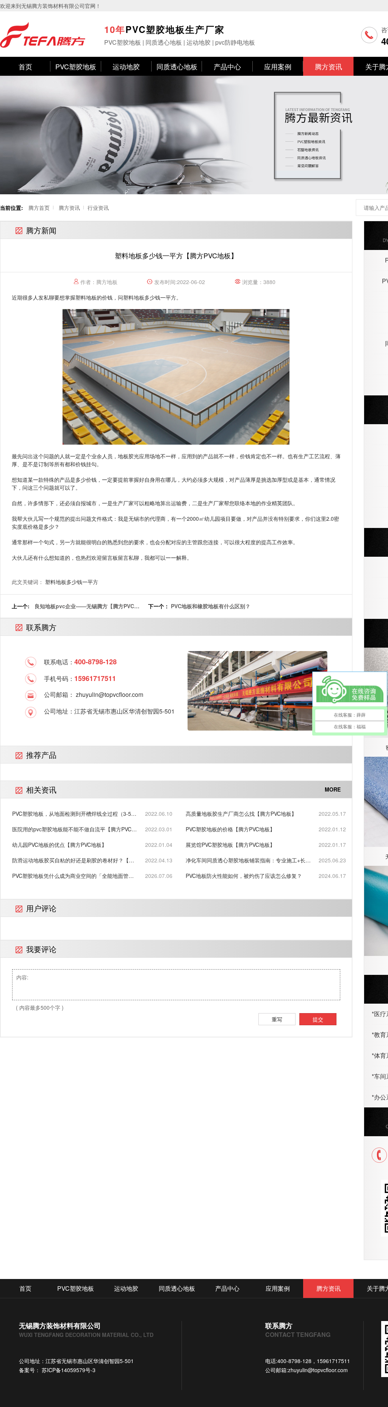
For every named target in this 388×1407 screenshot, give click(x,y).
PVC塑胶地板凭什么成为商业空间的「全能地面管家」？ (70, 876)
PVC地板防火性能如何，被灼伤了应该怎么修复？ (244, 875)
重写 (277, 1019)
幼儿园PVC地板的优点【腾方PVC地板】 (59, 844)
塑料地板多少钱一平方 (149, 297)
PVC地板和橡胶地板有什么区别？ (210, 606)
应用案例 (277, 66)
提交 (318, 1019)
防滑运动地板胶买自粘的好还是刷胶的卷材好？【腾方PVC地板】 (73, 860)
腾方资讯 (328, 66)
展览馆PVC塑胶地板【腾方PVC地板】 (230, 844)
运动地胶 (126, 66)
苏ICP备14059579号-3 (67, 1370)
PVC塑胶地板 (75, 66)
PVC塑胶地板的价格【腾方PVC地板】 (230, 829)
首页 (25, 66)
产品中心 (227, 66)
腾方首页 (39, 207)
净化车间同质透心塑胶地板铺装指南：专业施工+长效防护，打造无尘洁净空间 (248, 860)
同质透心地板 (176, 66)
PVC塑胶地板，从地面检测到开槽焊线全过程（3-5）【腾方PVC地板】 (74, 814)
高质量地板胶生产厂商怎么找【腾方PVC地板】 (241, 813)
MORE (333, 789)
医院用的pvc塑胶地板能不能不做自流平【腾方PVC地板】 (74, 829)
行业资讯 (98, 207)
